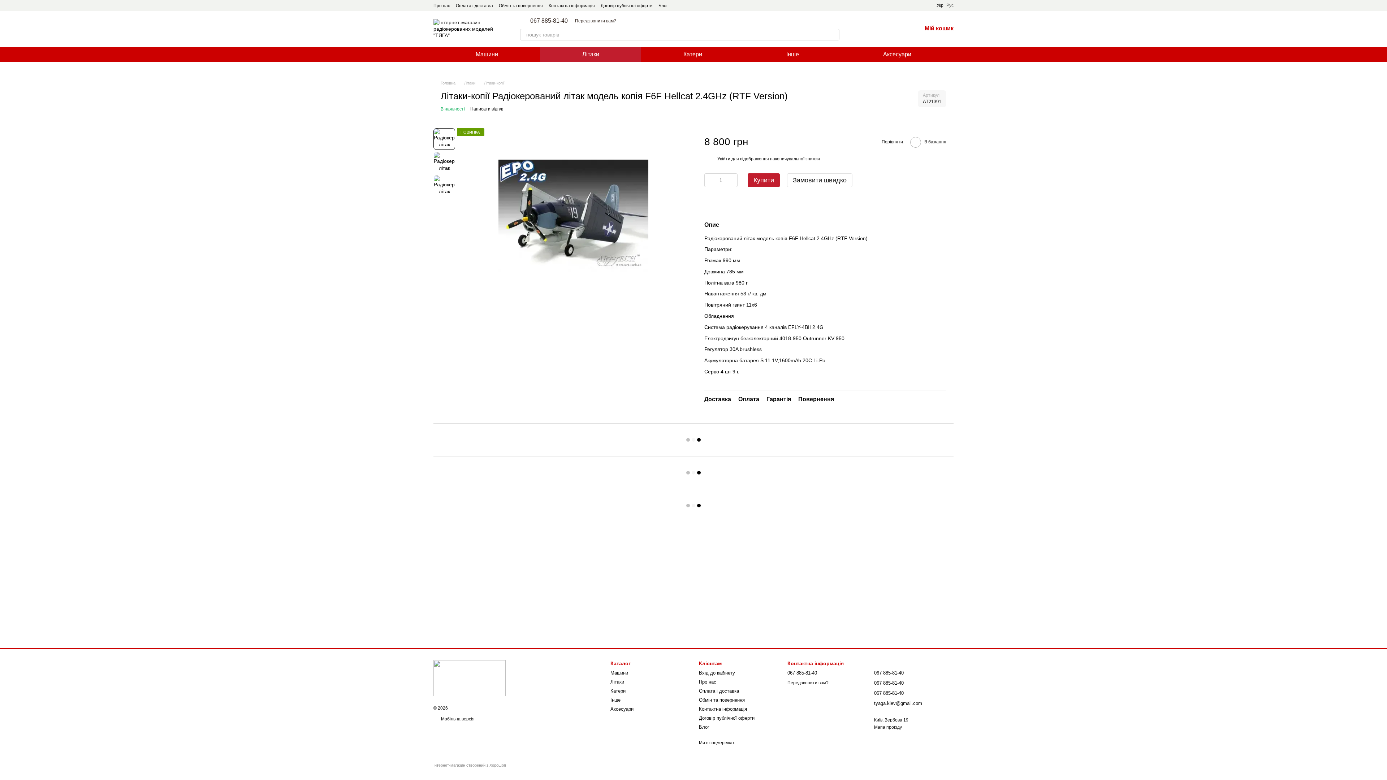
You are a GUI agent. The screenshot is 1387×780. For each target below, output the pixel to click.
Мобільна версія (457, 719)
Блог (663, 5)
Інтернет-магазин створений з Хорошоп (469, 765)
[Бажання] (897, 29)
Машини (487, 54)
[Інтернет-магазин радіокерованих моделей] (469, 677)
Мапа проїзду (888, 727)
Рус (950, 5)
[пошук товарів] (833, 34)
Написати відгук (486, 109)
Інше (792, 54)
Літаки (590, 54)
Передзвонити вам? (595, 20)
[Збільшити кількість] (732, 180)
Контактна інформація (572, 5)
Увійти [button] (723, 158)
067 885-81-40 (549, 21)
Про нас (441, 5)
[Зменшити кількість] (710, 180)
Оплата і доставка (474, 5)
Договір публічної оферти (627, 5)
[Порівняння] (878, 29)
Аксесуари (897, 54)
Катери (692, 54)
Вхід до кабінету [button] (717, 673)
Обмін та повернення (521, 5)
